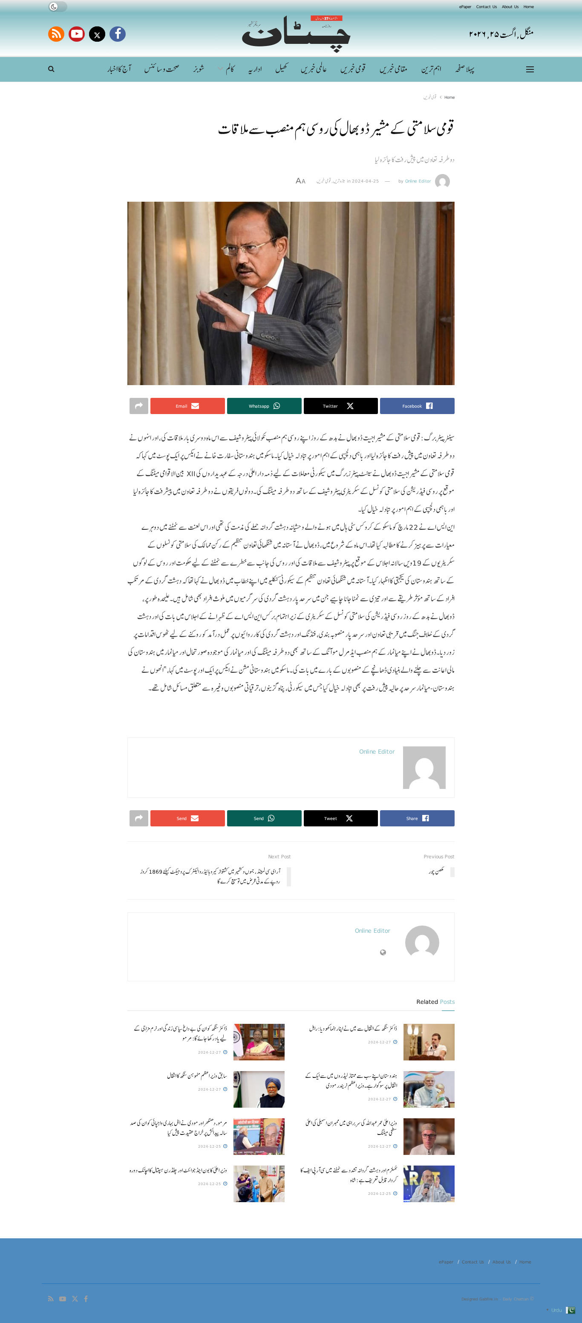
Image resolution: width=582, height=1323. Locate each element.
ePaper (465, 6)
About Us (510, 6)
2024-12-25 (210, 1146)
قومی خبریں (353, 69)
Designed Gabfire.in (480, 1298)
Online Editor (418, 181)
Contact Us (486, 6)
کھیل (281, 69)
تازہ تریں (339, 181)
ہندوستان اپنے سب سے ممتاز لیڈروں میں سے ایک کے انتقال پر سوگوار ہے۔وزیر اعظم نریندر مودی (351, 1080)
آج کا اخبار (118, 69)
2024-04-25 (365, 181)
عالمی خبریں (314, 69)
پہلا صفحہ (464, 69)
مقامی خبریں (394, 69)
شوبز (199, 69)
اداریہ (255, 69)
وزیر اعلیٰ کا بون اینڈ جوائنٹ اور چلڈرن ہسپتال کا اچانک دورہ (178, 1170)
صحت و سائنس (161, 69)
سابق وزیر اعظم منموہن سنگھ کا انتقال (197, 1075)
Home (529, 6)
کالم (230, 69)
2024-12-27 (380, 1042)
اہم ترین (431, 69)
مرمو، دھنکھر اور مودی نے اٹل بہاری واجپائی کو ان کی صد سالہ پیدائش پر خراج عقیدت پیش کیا (178, 1127)
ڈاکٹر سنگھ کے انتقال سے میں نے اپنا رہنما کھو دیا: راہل (353, 1028)
